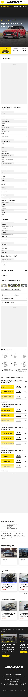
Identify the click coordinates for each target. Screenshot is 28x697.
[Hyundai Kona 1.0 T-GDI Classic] (25, 456)
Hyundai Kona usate (8, 298)
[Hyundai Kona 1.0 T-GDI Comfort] (25, 461)
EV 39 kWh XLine (5, 415)
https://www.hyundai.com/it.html (12, 528)
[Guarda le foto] (14, 32)
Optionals (4, 275)
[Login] (2, 2)
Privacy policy (8, 674)
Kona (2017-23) (12, 20)
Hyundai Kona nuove (9, 302)
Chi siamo (7, 679)
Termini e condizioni (17, 674)
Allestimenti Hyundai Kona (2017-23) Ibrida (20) (12, 381)
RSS (24, 676)
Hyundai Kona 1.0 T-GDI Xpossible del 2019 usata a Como (9, 614)
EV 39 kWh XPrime (5, 420)
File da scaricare (6, 350)
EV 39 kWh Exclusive (6, 410)
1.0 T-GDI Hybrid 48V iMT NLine (7, 386)
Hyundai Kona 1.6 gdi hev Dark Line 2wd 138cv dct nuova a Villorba (8, 587)
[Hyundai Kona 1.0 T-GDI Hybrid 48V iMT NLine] (25, 387)
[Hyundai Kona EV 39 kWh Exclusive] (25, 410)
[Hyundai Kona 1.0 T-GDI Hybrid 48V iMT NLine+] (25, 392)
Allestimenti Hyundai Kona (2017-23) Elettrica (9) (12, 405)
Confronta (6, 52)
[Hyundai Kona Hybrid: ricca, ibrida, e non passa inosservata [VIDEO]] (17, 285)
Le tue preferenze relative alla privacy (9, 696)
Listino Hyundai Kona (6, 536)
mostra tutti (4, 402)
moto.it (11, 690)
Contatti (12, 679)
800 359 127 (9, 527)
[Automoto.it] (14, 2)
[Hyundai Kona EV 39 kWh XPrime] (25, 420)
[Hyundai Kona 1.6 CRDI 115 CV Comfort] (25, 438)
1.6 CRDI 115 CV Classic (7, 433)
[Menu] (25, 2)
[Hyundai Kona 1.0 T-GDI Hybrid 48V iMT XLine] (25, 397)
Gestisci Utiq (18, 679)
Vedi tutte (25, 593)
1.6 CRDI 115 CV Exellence (7, 443)
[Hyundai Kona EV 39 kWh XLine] (25, 415)
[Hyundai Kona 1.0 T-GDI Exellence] (25, 466)
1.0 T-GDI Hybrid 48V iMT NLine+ (7, 392)
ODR (20, 676)
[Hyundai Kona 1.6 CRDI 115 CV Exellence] (25, 443)
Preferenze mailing (14, 681)
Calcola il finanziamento (9, 295)
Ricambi (11, 533)
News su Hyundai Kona (6, 535)
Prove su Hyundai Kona (18, 535)
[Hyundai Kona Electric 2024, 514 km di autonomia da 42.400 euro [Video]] (11, 285)
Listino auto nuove (17, 6)
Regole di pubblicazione (7, 676)
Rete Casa (23, 532)
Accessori (5, 533)
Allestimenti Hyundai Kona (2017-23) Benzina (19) (12, 451)
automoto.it (5, 690)
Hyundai (4, 20)
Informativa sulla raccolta (6, 694)
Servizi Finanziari (19, 533)
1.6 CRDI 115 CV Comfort (7, 438)
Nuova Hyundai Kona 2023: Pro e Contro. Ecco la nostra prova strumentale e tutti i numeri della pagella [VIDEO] (8, 648)
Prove (22, 642)
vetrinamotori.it (21, 690)
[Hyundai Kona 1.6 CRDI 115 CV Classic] (25, 433)
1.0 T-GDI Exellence (5, 466)
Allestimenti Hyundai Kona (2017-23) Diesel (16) (12, 428)
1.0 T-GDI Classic (5, 456)
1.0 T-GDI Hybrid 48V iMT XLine (7, 397)
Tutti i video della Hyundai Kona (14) (11, 289)
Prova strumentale (8, 642)
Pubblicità (16, 676)
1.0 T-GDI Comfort (5, 461)
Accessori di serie (7, 271)
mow (15, 690)
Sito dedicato (16, 532)
